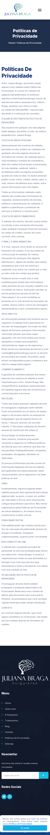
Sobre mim (10, 709)
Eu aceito (25, 828)
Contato (9, 732)
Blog (7, 726)
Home (8, 703)
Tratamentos (11, 720)
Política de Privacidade (20, 824)
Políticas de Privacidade (17, 738)
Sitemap (9, 743)
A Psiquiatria (11, 714)
